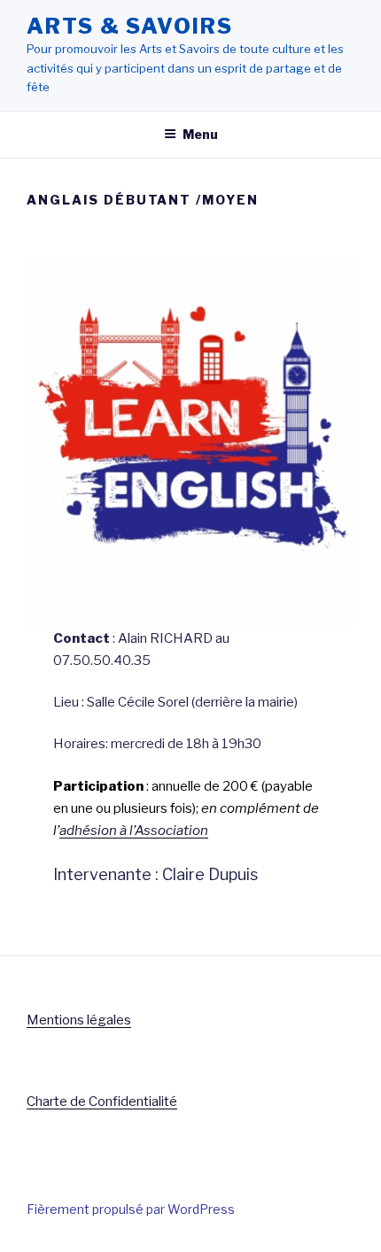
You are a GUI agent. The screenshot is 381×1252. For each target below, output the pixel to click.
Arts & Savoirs (130, 26)
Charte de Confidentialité (102, 1101)
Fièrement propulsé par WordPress (131, 1209)
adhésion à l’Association (133, 831)
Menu (200, 134)
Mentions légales (79, 1020)
